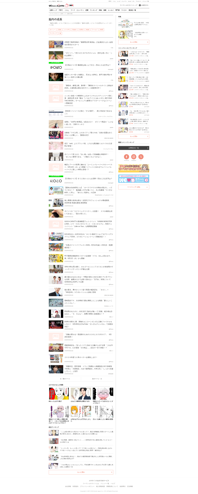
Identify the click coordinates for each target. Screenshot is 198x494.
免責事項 (122, 486)
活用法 (81, 29)
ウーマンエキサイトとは (91, 483)
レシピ (118, 1)
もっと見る (81, 472)
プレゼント (138, 1)
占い (134, 1)
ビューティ (124, 1)
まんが (129, 1)
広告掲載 (130, 486)
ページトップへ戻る (133, 187)
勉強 (87, 29)
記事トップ (53, 10)
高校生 (74, 29)
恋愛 (86, 10)
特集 (100, 10)
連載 (104, 10)
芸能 (59, 29)
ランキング (93, 10)
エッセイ (111, 10)
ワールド (95, 29)
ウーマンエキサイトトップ (128, 5)
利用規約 (75, 486)
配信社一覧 (132, 10)
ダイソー (52, 29)
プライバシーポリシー (87, 486)
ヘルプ (113, 483)
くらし (114, 1)
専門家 (117, 10)
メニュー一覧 (146, 1)
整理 (101, 29)
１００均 (67, 29)
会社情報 (68, 486)
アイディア (53, 33)
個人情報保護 (100, 486)
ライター (124, 10)
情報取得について (112, 486)
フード (73, 10)
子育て (109, 1)
